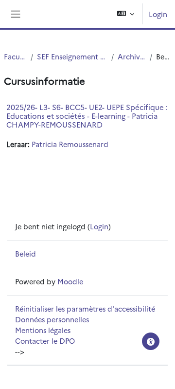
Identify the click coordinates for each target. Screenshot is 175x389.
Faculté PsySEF (15, 56)
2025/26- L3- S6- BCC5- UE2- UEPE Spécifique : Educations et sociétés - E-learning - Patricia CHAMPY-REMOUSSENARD (87, 116)
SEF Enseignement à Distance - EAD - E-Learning (72, 56)
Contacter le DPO (45, 340)
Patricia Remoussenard (70, 144)
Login (158, 14)
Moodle (70, 281)
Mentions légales (42, 330)
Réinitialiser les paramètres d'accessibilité (85, 308)
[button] (125, 14)
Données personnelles (52, 319)
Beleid (25, 253)
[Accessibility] (150, 341)
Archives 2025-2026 (132, 56)
